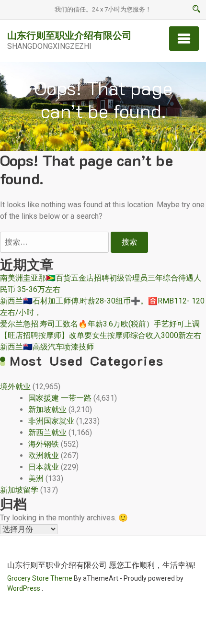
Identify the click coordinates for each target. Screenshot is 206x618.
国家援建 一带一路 (60, 398)
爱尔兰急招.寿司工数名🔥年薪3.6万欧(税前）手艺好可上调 (100, 323)
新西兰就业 (47, 432)
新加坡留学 (19, 489)
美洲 (36, 478)
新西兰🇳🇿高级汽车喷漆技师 (47, 346)
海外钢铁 (43, 444)
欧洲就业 (43, 455)
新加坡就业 (47, 409)
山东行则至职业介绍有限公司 (69, 35)
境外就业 (15, 386)
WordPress (23, 588)
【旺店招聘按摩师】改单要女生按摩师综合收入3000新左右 (100, 335)
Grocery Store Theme (39, 578)
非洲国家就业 (51, 421)
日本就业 (43, 467)
